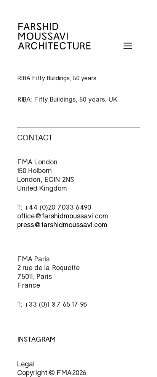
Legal (26, 364)
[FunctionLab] (54, 44)
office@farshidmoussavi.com (62, 216)
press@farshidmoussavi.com (62, 225)
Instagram (36, 339)
